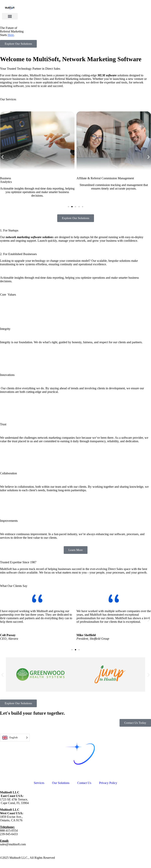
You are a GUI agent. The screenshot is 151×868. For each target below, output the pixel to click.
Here (11, 35)
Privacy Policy (108, 783)
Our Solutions (60, 783)
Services (39, 783)
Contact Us (84, 783)
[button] (10, 16)
